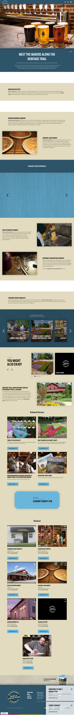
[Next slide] (12, 370)
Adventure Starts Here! (45, 476)
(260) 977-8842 (14, 553)
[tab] (33, 376)
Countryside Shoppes (44, 549)
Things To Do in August (14, 440)
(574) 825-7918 (45, 589)
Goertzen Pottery (12, 91)
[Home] (14, 697)
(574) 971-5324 (14, 626)
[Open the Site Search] (68, 2)
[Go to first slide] (66, 195)
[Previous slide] (7, 195)
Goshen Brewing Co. (13, 622)
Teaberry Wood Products (47, 300)
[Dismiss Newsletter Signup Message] (71, 689)
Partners (29, 698)
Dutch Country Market (7, 232)
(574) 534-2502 (45, 626)
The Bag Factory (42, 622)
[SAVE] (34, 418)
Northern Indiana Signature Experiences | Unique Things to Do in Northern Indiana (19, 476)
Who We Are (30, 692)
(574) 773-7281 (45, 553)
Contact (29, 696)
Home (70, 51)
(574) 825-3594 (14, 589)
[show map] (34, 528)
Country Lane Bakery (47, 140)
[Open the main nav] (71, 2)
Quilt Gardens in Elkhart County (47, 440)
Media (28, 694)
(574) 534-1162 (29, 662)
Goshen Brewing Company (14, 120)
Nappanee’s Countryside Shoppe (54, 268)
